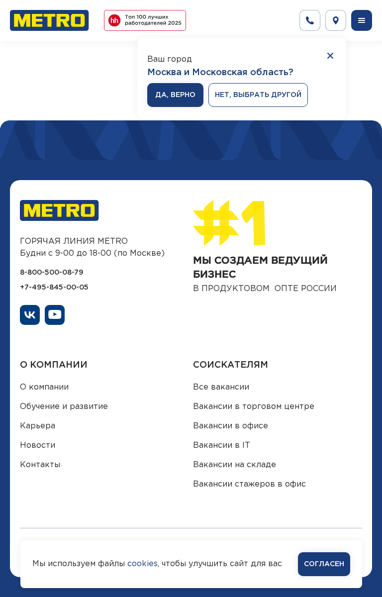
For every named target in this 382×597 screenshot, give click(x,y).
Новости (37, 445)
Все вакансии (221, 387)
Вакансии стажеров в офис (249, 484)
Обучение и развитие (64, 406)
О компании (44, 387)
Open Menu (361, 20)
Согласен (324, 564)
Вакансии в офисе (230, 426)
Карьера (37, 426)
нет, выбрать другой (258, 95)
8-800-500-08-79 (52, 273)
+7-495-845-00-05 (54, 288)
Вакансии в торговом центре (253, 406)
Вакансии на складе (234, 465)
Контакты (40, 465)
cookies (142, 564)
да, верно (175, 95)
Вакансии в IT (221, 445)
